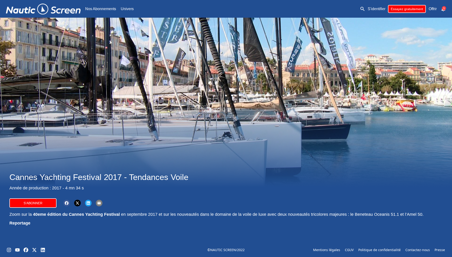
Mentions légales (326, 250)
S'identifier (376, 9)
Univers (127, 9)
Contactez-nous (417, 250)
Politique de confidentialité (379, 250)
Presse (440, 250)
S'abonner (33, 203)
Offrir (433, 9)
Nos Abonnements (100, 9)
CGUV (349, 250)
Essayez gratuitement (407, 9)
